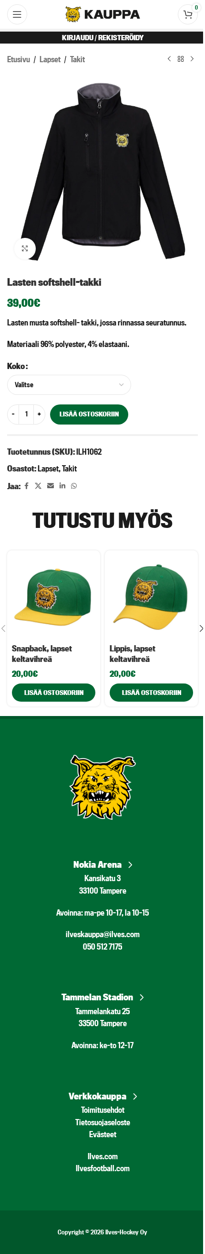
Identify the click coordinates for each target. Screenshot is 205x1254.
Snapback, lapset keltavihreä (42, 653)
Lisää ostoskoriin (89, 414)
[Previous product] (169, 59)
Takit (77, 59)
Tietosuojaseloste (102, 1122)
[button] (53, 692)
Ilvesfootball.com (103, 1168)
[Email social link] (50, 486)
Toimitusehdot (102, 1110)
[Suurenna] (25, 248)
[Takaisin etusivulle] (180, 59)
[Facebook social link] (26, 486)
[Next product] (192, 59)
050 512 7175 (102, 946)
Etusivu (18, 59)
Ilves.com (103, 1156)
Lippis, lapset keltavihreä (132, 653)
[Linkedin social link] (62, 486)
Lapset (50, 59)
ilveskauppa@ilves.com (103, 934)
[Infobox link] (102, 861)
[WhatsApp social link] (74, 486)
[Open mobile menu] (17, 14)
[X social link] (38, 486)
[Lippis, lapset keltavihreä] (151, 597)
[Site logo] (103, 13)
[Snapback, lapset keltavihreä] (53, 597)
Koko (16, 366)
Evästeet (102, 1134)
